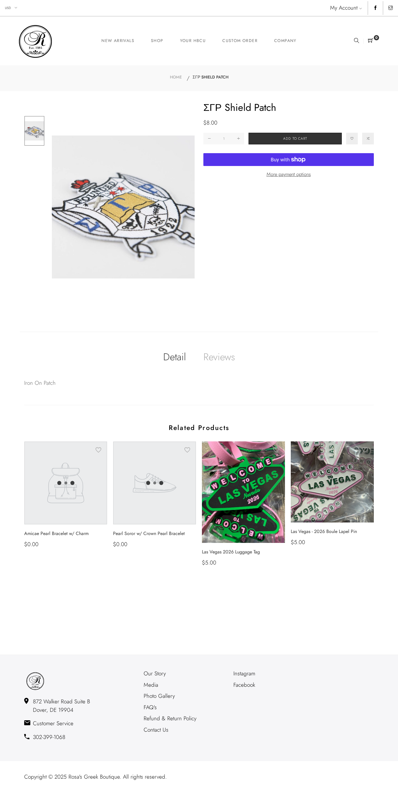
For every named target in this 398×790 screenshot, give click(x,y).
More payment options (289, 174)
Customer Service (53, 723)
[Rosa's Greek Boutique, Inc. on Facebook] (375, 8)
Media (151, 685)
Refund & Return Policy (170, 718)
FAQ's (150, 707)
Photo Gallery (159, 696)
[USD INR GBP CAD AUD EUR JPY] (11, 8)
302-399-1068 (49, 737)
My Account (344, 8)
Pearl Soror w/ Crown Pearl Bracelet (149, 533)
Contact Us (156, 730)
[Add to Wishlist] (352, 138)
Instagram (244, 673)
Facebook (244, 685)
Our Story (155, 673)
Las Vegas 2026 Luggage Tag (231, 551)
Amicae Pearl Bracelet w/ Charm (56, 533)
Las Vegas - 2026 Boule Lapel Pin (324, 531)
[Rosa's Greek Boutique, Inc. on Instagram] (390, 8)
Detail (174, 357)
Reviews (219, 357)
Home (176, 77)
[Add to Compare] (368, 138)
